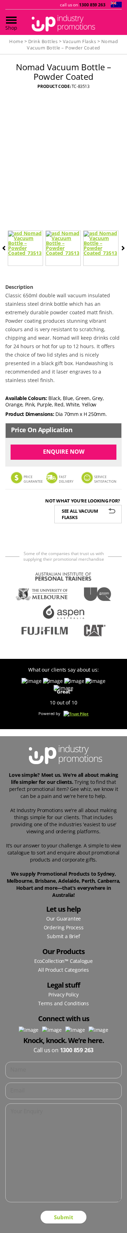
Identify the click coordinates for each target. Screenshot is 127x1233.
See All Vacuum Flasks (80, 514)
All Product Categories (63, 969)
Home (16, 41)
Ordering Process (64, 927)
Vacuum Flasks (79, 41)
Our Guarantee (63, 918)
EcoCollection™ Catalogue (63, 961)
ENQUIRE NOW (63, 451)
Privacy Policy (63, 994)
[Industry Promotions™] (63, 23)
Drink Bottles (43, 41)
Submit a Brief (63, 936)
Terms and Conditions (63, 1003)
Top (119, 1223)
